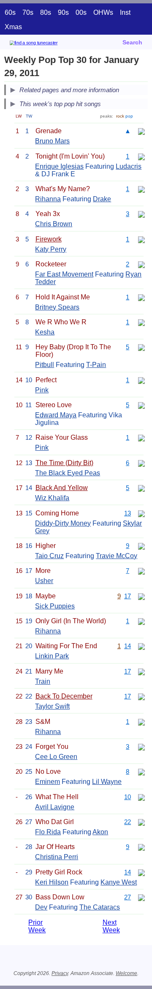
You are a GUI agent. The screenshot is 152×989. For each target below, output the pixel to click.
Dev (41, 907)
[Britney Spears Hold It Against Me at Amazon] (141, 297)
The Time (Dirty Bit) (64, 462)
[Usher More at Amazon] (141, 570)
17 (127, 596)
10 (127, 796)
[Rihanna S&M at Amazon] (141, 721)
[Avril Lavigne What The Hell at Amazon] (141, 796)
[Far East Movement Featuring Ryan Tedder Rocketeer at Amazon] (141, 264)
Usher (44, 580)
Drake (102, 199)
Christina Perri (56, 856)
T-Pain (96, 364)
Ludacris (128, 166)
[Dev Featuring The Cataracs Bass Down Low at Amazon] (141, 897)
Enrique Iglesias (59, 166)
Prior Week (37, 926)
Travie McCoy (116, 555)
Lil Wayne (107, 781)
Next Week (111, 926)
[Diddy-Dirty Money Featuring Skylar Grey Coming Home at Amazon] (141, 513)
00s (81, 12)
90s (63, 12)
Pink (42, 390)
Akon (100, 832)
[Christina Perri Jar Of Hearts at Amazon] (141, 846)
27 (127, 897)
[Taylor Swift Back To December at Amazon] (141, 696)
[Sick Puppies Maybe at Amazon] (141, 596)
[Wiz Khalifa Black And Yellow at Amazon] (141, 487)
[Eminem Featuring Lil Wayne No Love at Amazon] (141, 771)
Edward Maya (55, 415)
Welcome (126, 973)
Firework (48, 239)
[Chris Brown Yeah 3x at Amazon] (141, 213)
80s (45, 12)
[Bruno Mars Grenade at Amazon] (141, 130)
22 (127, 821)
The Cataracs (99, 907)
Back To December (63, 696)
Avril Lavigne (54, 807)
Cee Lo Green (56, 756)
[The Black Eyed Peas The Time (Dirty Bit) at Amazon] (141, 462)
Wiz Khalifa (52, 497)
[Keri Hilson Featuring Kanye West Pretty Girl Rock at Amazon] (141, 872)
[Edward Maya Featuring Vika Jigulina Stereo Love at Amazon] (141, 404)
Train (42, 681)
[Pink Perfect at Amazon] (141, 380)
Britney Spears (57, 307)
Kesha (44, 332)
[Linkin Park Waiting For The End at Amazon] (141, 645)
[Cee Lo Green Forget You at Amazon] (141, 746)
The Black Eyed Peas (67, 473)
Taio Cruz (49, 555)
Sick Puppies (55, 606)
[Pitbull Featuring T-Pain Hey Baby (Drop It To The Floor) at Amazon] (141, 347)
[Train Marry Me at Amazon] (141, 671)
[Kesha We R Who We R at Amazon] (141, 322)
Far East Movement (64, 274)
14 (127, 645)
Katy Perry (50, 249)
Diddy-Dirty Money (63, 523)
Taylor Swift (52, 706)
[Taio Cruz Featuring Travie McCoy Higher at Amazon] (141, 545)
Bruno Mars (52, 141)
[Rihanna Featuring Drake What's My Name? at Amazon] (141, 188)
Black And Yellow (61, 487)
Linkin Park (52, 656)
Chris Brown (53, 223)
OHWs (103, 12)
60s (10, 12)
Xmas (13, 26)
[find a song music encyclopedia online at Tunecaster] (46, 44)
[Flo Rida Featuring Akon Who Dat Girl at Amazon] (141, 821)
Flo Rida (48, 832)
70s (27, 12)
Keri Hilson (51, 882)
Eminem (47, 781)
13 (127, 513)
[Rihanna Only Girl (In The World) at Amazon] (141, 621)
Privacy (60, 973)
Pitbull (44, 364)
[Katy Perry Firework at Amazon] (141, 239)
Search (132, 42)
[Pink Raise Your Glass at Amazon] (141, 437)
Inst (125, 12)
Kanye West (118, 882)
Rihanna (48, 199)
